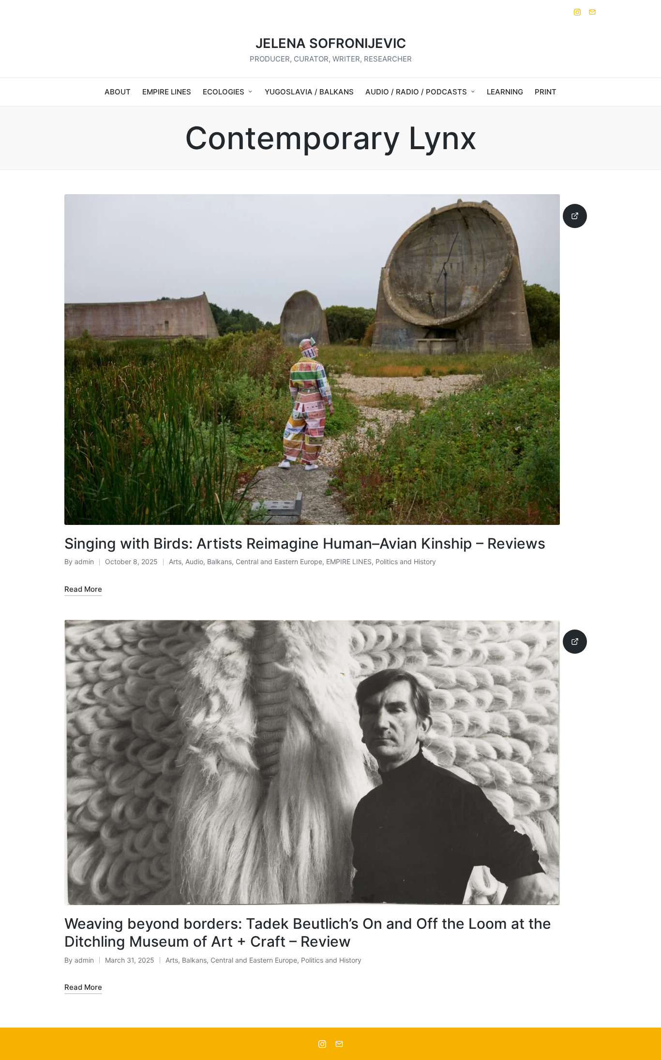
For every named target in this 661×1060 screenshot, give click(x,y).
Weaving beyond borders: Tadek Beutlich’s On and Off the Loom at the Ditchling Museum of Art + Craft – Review (307, 933)
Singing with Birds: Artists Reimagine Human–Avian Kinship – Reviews (304, 543)
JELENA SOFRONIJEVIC (330, 43)
